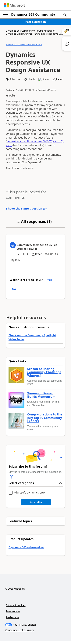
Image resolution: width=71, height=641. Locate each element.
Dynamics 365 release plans (26, 547)
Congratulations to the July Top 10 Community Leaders (44, 418)
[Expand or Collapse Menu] (5, 14)
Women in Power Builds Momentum (41, 395)
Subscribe (35, 502)
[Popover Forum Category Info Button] (11, 476)
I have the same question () (26, 208)
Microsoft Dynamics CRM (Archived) (30, 32)
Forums (39, 30)
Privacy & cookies (16, 605)
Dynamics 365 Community (33, 14)
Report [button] (59, 79)
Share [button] (45, 79)
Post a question (35, 22)
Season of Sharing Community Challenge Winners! (44, 372)
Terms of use (13, 611)
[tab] (34, 223)
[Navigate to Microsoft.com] (14, 5)
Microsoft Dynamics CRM (29, 492)
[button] (65, 14)
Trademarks (12, 617)
